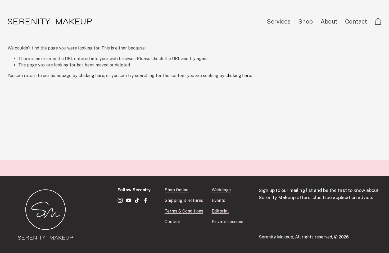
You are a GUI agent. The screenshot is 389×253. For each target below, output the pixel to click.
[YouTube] (128, 200)
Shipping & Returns (184, 200)
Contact (356, 21)
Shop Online (176, 189)
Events (218, 200)
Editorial (220, 211)
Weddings (221, 189)
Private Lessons (227, 221)
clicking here (91, 75)
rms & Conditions (186, 211)
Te (167, 211)
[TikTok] (137, 200)
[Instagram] (120, 200)
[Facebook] (145, 200)
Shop (305, 21)
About (328, 21)
